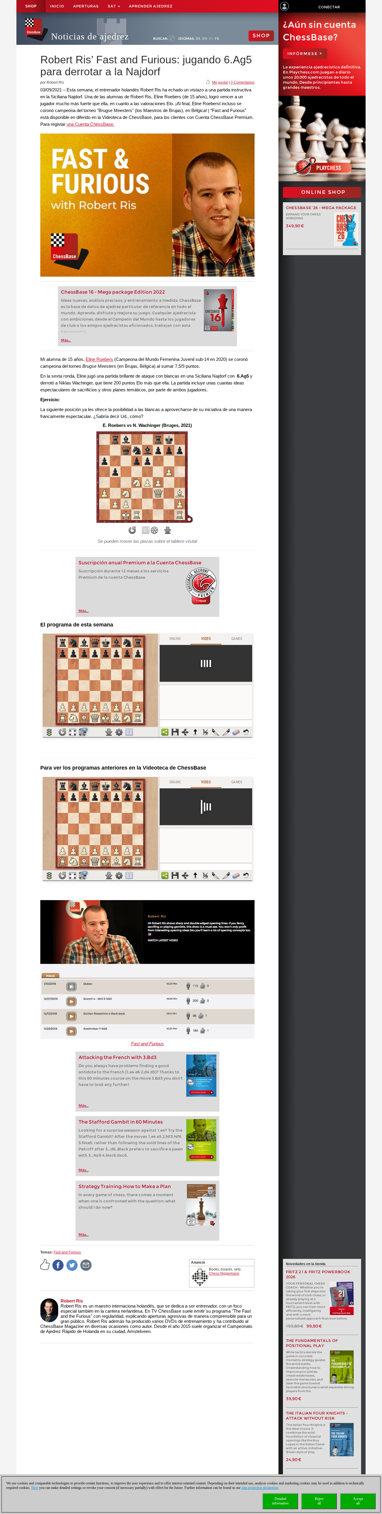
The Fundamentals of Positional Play (312, 1343)
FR (217, 38)
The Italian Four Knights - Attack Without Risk (317, 1416)
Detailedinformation (280, 1501)
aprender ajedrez (150, 6)
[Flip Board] (132, 530)
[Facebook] (58, 1265)
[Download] (167, 530)
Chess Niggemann (224, 1273)
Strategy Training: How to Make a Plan (124, 1186)
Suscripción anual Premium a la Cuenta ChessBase (139, 563)
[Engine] (154, 530)
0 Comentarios (243, 82)
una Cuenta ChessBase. (90, 124)
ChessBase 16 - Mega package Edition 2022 (113, 292)
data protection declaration (259, 1488)
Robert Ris (72, 1300)
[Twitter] (72, 1265)
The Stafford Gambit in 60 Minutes (120, 1122)
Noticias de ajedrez (90, 36)
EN (204, 38)
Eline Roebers (99, 359)
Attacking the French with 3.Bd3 (117, 1057)
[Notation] (145, 530)
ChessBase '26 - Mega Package (321, 207)
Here (34, 1488)
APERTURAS (86, 6)
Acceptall (358, 1501)
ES (211, 38)
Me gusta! (220, 82)
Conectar (329, 7)
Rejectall (319, 1501)
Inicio (57, 6)
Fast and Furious (147, 1043)
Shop (31, 6)
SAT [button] (112, 6)
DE (198, 38)
